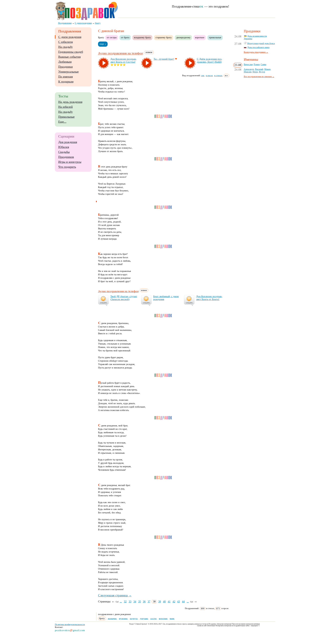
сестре (153, 618)
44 (183, 601)
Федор (262, 72)
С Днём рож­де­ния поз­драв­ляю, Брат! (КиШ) (209, 60)
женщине (112, 618)
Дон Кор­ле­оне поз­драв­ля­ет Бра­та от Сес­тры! (123, 60)
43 (178, 601)
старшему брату (163, 37)
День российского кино (258, 47)
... (121, 601)
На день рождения (70, 102)
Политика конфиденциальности (70, 624)
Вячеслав (248, 64)
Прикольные (66, 116)
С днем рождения (69, 37)
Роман (257, 64)
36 (144, 601)
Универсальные (68, 71)
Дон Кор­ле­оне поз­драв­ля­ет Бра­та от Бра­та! (209, 298)
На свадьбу (65, 47)
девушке (144, 618)
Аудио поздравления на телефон (120, 53)
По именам (65, 76)
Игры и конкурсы (69, 162)
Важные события (69, 56)
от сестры (112, 37)
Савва (263, 64)
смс (202, 75)
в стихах (218, 75)
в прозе (209, 75)
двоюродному (183, 37)
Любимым (65, 61)
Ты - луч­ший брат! (164, 59)
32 (125, 601)
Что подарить (67, 167)
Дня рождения (67, 142)
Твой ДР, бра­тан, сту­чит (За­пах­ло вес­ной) (123, 298)
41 (169, 601)
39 (159, 601)
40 (164, 601)
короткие (199, 37)
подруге (134, 618)
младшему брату (142, 37)
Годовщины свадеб (70, 51)
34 (134, 601)
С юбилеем (65, 42)
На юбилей (65, 107)
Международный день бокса (261, 43)
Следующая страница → (115, 595)
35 (139, 601)
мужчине (123, 618)
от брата (125, 37)
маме (172, 618)
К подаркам (65, 81)
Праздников (66, 157)
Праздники (65, 66)
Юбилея (63, 147)
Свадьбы (64, 152)
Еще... (62, 121)
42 (174, 601)
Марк (255, 72)
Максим (247, 72)
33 (130, 601)
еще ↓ (103, 44)
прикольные (215, 37)
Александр (249, 69)
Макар (267, 69)
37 (149, 601)
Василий (259, 69)
